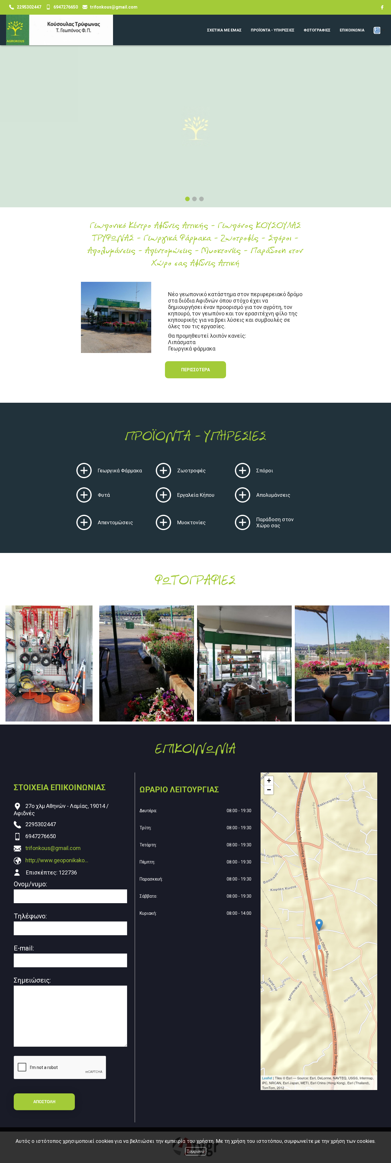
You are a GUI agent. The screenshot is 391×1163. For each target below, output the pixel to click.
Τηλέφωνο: (30, 916)
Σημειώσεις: (32, 980)
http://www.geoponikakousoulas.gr (57, 860)
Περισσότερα (195, 369)
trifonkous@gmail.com (53, 848)
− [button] (269, 790)
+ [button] (269, 780)
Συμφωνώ (195, 1151)
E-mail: (24, 948)
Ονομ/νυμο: (30, 884)
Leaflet (267, 1077)
